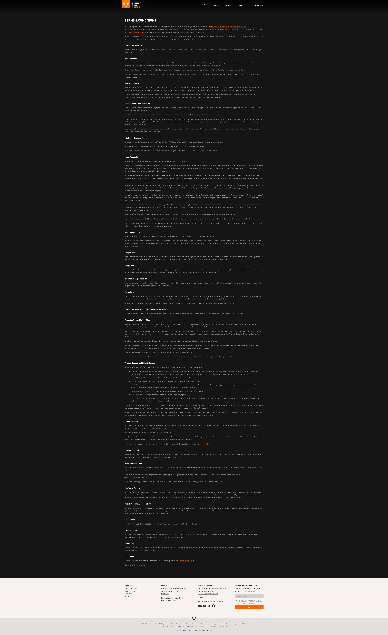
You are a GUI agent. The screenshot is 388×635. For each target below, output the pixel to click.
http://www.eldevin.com (238, 27)
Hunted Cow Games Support (208, 594)
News (227, 5)
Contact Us (165, 594)
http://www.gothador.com (133, 29)
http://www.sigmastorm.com (251, 29)
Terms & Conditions (205, 630)
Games (216, 5)
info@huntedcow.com (206, 444)
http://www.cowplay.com (150, 29)
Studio (239, 5)
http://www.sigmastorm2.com (230, 29)
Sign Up (249, 607)
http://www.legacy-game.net (134, 32)
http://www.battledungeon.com (190, 29)
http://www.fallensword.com (169, 29)
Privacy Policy (181, 630)
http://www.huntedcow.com (219, 27)
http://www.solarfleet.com (210, 29)
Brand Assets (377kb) (168, 600)
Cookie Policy (192, 630)
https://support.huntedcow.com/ (176, 467)
